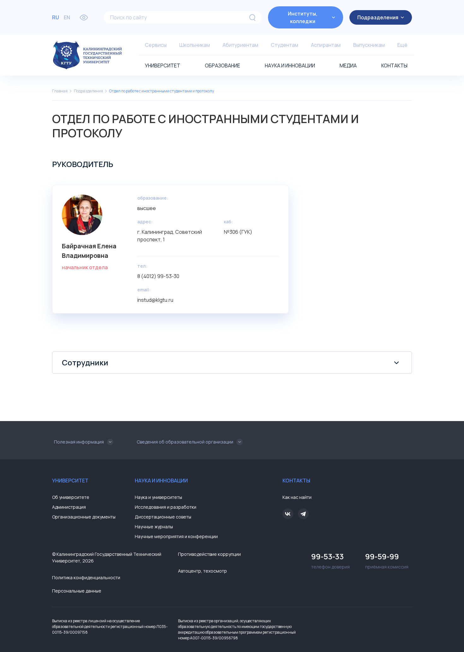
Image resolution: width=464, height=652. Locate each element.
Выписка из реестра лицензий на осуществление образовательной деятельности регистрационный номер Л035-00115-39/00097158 (110, 626)
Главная (60, 91)
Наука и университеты (158, 497)
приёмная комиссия (386, 560)
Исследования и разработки (165, 507)
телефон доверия (330, 560)
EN (67, 17)
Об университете (70, 497)
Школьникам (194, 44)
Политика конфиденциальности (86, 577)
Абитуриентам (240, 44)
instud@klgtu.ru (155, 299)
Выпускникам (369, 44)
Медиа (348, 65)
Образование (222, 65)
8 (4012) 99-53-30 (158, 276)
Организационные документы (84, 517)
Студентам (284, 44)
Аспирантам (326, 44)
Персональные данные (76, 591)
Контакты (394, 65)
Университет (162, 65)
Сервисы (156, 44)
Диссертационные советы (163, 517)
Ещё (402, 44)
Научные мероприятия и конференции (176, 536)
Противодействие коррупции (209, 554)
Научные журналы (154, 527)
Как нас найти (297, 497)
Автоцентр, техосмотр (202, 571)
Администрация (69, 507)
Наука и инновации (290, 65)
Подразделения (88, 91)
